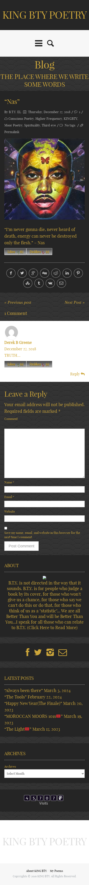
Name (9, 482)
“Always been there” (23, 690)
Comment (11, 419)
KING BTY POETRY (44, 14)
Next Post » (75, 302)
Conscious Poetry (21, 119)
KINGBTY (70, 119)
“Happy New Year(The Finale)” (33, 703)
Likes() (15, 252)
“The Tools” (15, 697)
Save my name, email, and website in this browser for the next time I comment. (42, 535)
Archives (10, 766)
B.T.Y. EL (15, 112)
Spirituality (32, 125)
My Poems (56, 871)
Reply (75, 374)
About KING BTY (36, 871)
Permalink (11, 132)
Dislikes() (39, 252)
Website (9, 511)
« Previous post (17, 302)
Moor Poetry (13, 125)
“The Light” (17, 729)
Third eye (49, 125)
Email (9, 497)
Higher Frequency (48, 119)
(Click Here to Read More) (52, 627)
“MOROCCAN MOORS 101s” (33, 716)
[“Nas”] (44, 179)
